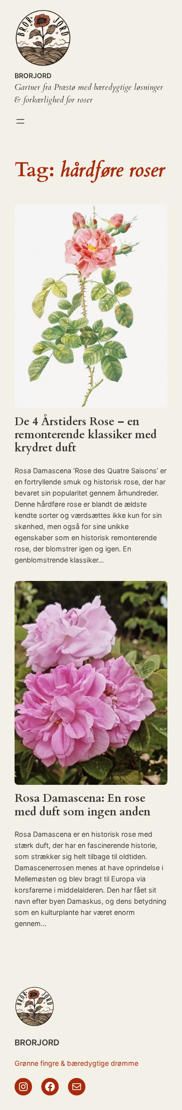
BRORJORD (33, 75)
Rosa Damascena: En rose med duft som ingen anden (82, 805)
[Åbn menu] (20, 121)
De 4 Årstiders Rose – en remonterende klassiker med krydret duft (86, 435)
